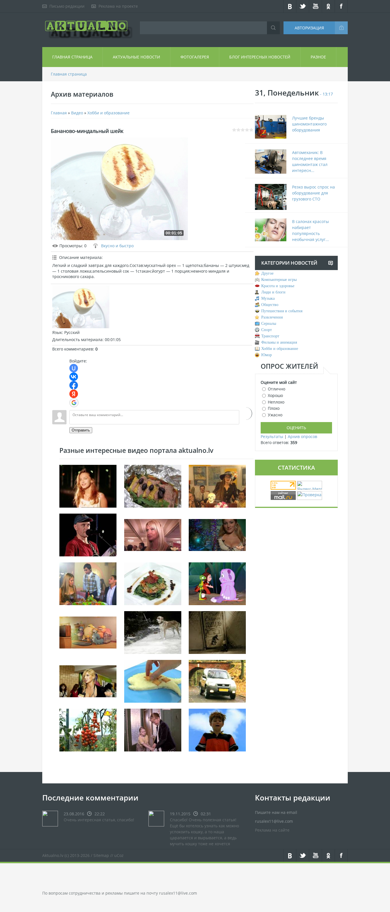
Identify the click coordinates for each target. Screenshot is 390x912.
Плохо (274, 408)
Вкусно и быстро (117, 245)
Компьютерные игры (279, 279)
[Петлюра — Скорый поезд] (87, 486)
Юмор (266, 355)
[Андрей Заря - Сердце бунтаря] (87, 534)
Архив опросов (302, 436)
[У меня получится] (217, 583)
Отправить (81, 430)
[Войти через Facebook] (73, 385)
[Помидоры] (87, 729)
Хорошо (275, 395)
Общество (269, 305)
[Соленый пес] (152, 632)
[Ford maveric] (217, 681)
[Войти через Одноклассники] (245, 413)
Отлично (276, 389)
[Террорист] (217, 729)
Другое (267, 273)
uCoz (119, 855)
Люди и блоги (273, 292)
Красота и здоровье (277, 286)
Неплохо (276, 401)
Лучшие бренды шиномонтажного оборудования (309, 124)
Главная (59, 112)
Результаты (272, 436)
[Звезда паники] (87, 632)
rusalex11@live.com (178, 893)
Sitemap (101, 855)
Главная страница (72, 57)
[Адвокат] (217, 486)
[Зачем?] (152, 729)
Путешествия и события (281, 311)
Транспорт (270, 336)
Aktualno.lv (52, 855)
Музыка (268, 298)
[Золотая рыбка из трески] (152, 681)
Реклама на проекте (118, 6)
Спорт (266, 330)
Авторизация (309, 28)
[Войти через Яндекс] (73, 394)
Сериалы (268, 323)
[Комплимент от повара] (87, 583)
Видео (77, 112)
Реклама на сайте (272, 830)
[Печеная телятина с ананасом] (152, 486)
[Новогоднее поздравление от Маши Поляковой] (217, 534)
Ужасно (275, 415)
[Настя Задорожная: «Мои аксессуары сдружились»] (87, 681)
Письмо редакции (67, 6)
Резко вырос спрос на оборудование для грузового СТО (313, 193)
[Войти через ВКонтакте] (73, 376)
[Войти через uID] (73, 368)
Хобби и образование (108, 112)
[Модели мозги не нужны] (152, 534)
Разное (318, 57)
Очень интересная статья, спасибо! (99, 819)
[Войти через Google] (74, 402)
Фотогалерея (194, 57)
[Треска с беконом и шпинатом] (152, 583)
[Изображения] (80, 306)
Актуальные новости (136, 57)
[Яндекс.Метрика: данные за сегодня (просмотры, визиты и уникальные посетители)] (309, 485)
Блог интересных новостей (259, 57)
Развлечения (272, 317)
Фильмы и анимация (279, 342)
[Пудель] (217, 632)
